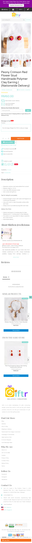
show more (16, 257)
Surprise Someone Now (16, 5)
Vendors (4, 423)
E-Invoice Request (6, 439)
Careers (4, 455)
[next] (28, 316)
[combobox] (13, 20)
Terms (3, 466)
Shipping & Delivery (7, 429)
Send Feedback (8, 504)
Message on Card (7, 121)
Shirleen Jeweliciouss (7, 89)
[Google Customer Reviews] (20, 525)
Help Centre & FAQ (6, 437)
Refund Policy (5, 463)
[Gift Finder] (13, 9)
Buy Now (6, 540)
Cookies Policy (5, 460)
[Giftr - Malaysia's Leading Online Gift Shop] (16, 14)
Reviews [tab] (5, 277)
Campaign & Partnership (8, 434)
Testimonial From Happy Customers (11, 432)
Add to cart (20, 138)
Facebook (4, 474)
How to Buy (5, 426)
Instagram (4, 477)
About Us (4, 450)
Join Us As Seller (6, 452)
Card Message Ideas (7, 442)
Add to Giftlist (8, 142)
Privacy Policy (5, 458)
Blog (3, 421)
